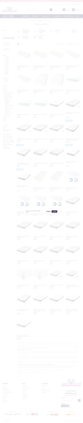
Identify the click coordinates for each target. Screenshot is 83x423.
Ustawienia (48, 211)
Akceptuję (54, 211)
